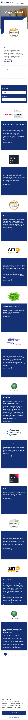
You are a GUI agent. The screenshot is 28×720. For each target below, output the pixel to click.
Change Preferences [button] (14, 717)
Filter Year (5, 88)
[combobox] (14, 92)
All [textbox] (4, 99)
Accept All (14, 712)
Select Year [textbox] (7, 92)
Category (5, 96)
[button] (19, 3)
